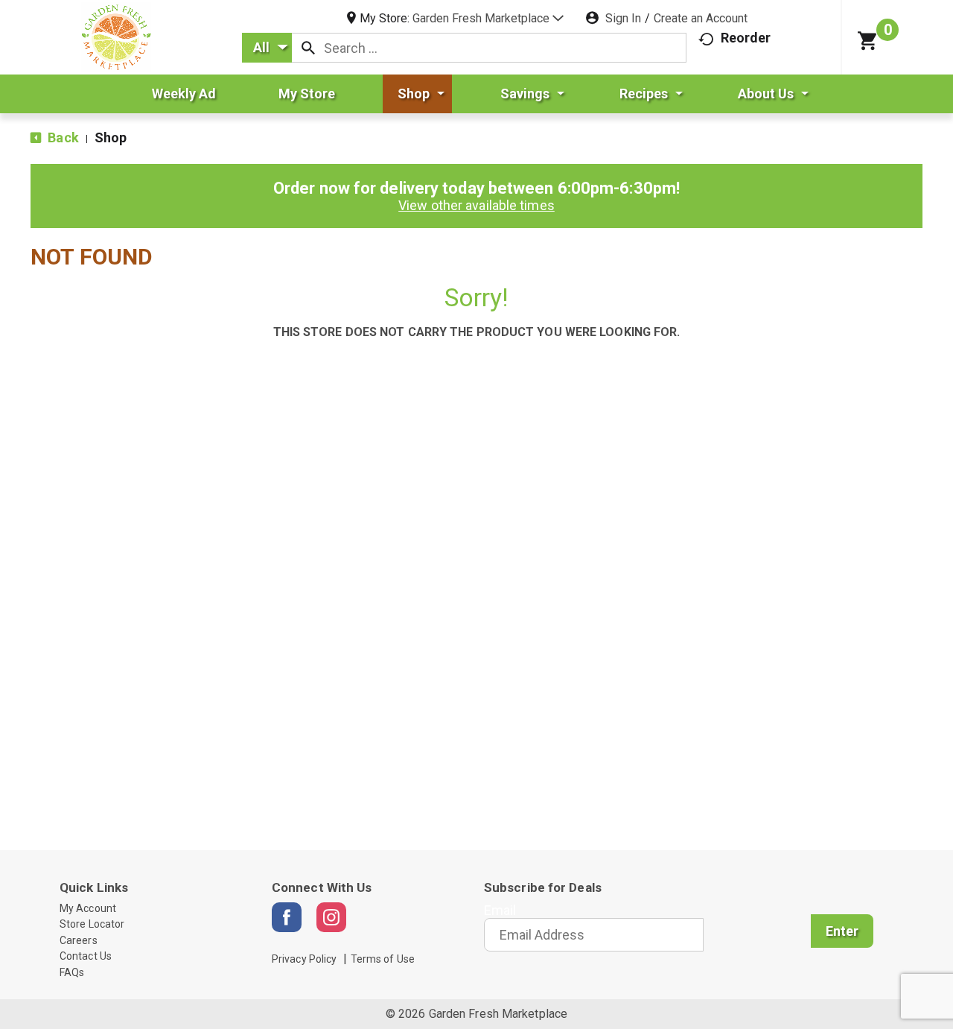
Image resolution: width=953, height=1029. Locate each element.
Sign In (623, 18)
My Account (88, 908)
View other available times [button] (476, 205)
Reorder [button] (746, 37)
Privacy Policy (304, 959)
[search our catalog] (308, 48)
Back (62, 137)
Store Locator (92, 924)
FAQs (72, 972)
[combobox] (267, 48)
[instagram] (331, 917)
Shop (111, 137)
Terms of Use (383, 959)
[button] (488, 18)
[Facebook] (287, 917)
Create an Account (701, 18)
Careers (79, 940)
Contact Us (86, 956)
